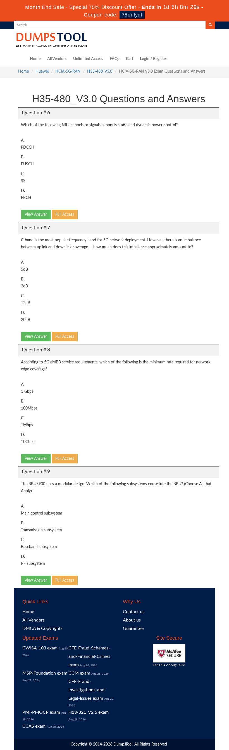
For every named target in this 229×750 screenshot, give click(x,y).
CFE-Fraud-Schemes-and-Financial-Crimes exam (89, 656)
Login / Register (153, 59)
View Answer (36, 214)
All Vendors (56, 59)
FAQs (114, 59)
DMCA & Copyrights (42, 628)
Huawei (42, 71)
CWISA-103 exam (40, 648)
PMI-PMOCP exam (41, 712)
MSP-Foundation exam (44, 673)
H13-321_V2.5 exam (88, 712)
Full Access (64, 214)
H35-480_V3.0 (99, 71)
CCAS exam (34, 726)
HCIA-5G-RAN (67, 71)
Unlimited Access (88, 59)
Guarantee (133, 628)
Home (35, 59)
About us (132, 620)
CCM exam (79, 673)
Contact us (133, 611)
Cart (129, 59)
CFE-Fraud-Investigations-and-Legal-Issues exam (87, 690)
